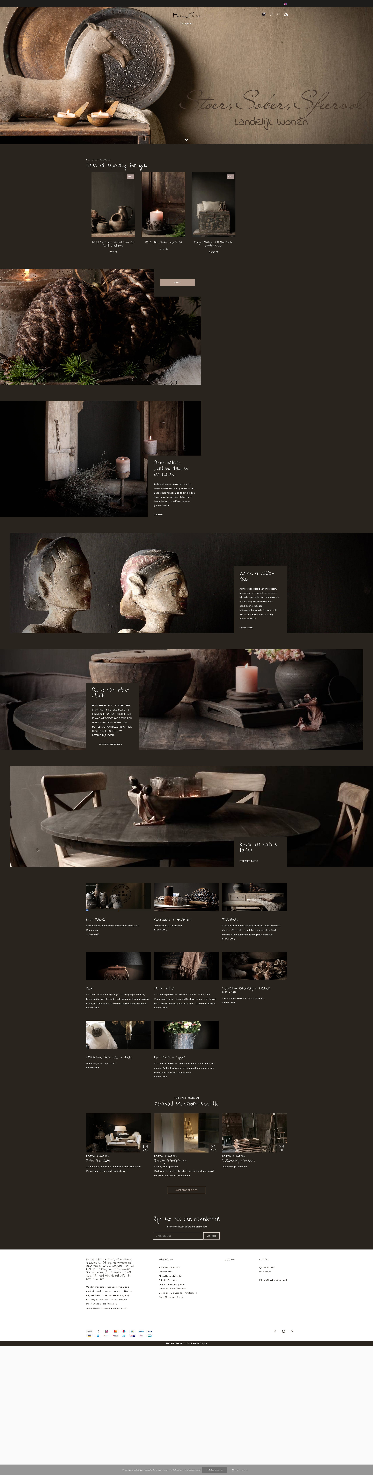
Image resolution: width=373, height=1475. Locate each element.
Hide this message (215, 1470)
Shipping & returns (168, 1280)
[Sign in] (271, 14)
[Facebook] (275, 1331)
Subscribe (211, 1235)
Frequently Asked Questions (172, 1288)
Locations (229, 1260)
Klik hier (158, 514)
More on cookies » (240, 1470)
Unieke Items (246, 627)
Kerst (177, 282)
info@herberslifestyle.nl (275, 1280)
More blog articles (186, 1190)
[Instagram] (283, 1331)
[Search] (278, 14)
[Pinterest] (292, 1331)
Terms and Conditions (169, 1267)
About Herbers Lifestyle (170, 1276)
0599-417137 (269, 1267)
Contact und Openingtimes (172, 1284)
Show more (92, 934)
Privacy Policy (165, 1271)
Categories (187, 23)
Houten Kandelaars (110, 744)
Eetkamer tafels (249, 861)
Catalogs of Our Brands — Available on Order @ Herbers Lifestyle (178, 1295)
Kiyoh (204, 1343)
